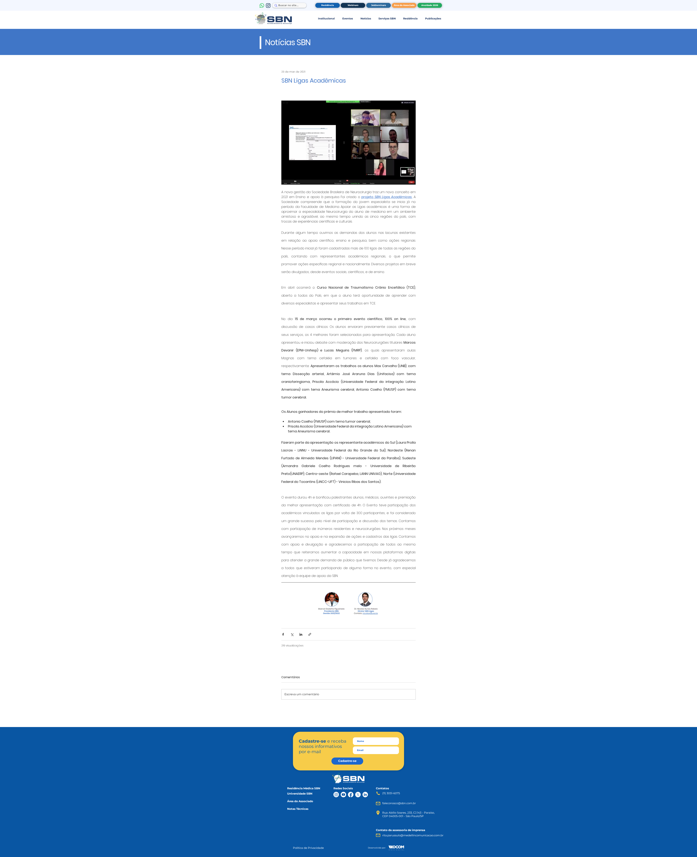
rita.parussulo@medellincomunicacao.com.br (412, 835)
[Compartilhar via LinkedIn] (301, 634)
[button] (326, 18)
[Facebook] (350, 794)
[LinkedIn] (365, 794)
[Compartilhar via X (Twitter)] (292, 634)
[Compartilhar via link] (309, 634)
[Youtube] (343, 794)
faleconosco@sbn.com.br (399, 803)
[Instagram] (336, 794)
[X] (358, 794)
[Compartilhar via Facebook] (283, 634)
